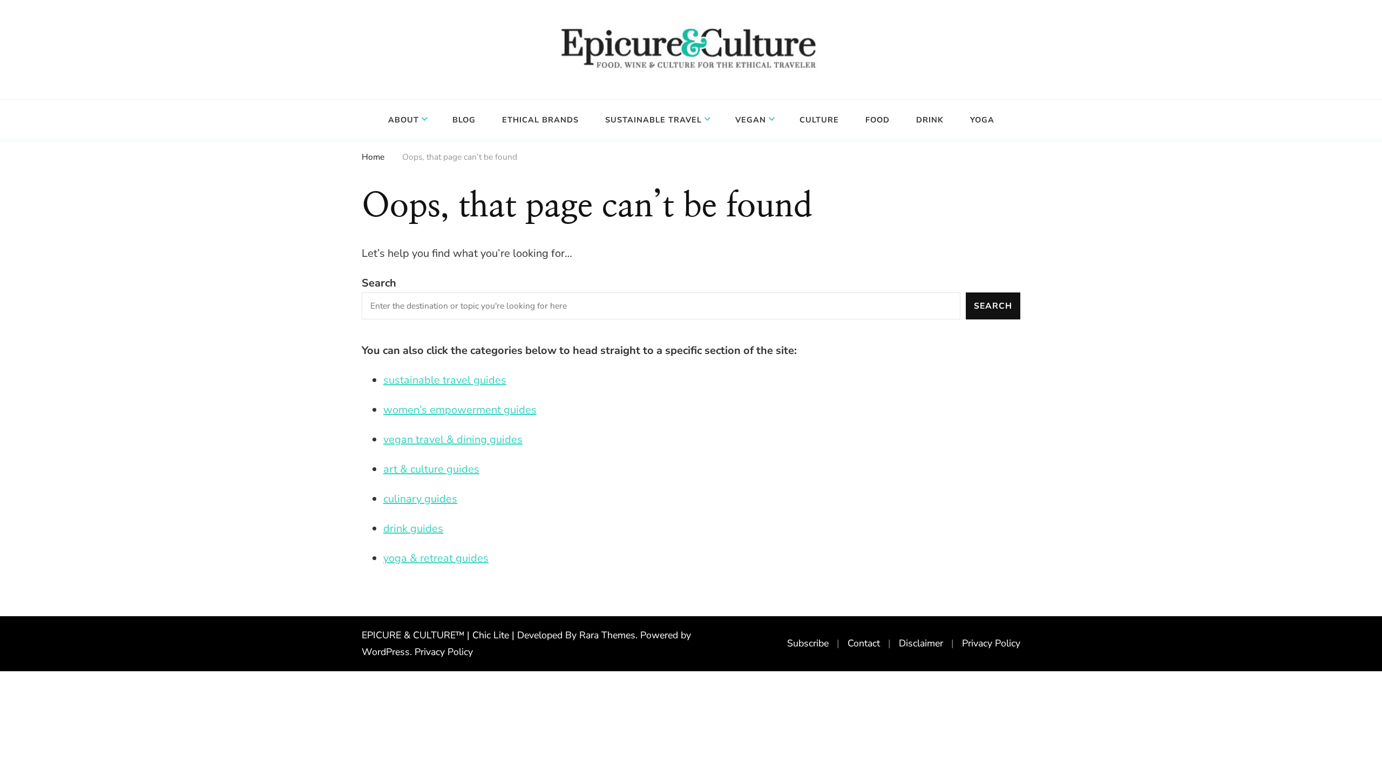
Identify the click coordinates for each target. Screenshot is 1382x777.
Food (877, 119)
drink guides (413, 528)
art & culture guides (431, 469)
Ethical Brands (540, 119)
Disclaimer (921, 643)
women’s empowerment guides (460, 410)
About (403, 119)
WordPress (386, 651)
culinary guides (420, 499)
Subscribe (808, 643)
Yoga (982, 119)
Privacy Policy (444, 651)
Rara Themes (607, 635)
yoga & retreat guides (436, 558)
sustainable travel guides (444, 380)
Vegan (750, 119)
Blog (464, 119)
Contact (864, 643)
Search (379, 283)
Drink (930, 119)
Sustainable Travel (653, 119)
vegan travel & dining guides (453, 439)
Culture (819, 119)
